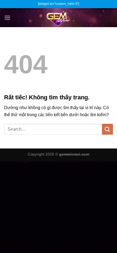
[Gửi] (107, 129)
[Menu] (7, 17)
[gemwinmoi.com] (58, 17)
